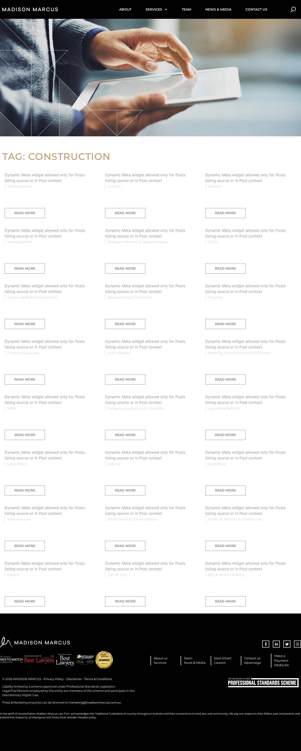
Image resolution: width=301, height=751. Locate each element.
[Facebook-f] (265, 644)
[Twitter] (286, 644)
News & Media (218, 9)
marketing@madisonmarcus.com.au (94, 702)
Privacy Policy (54, 679)
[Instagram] (297, 644)
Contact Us (256, 9)
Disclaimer (74, 679)
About (125, 9)
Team (186, 9)
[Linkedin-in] (276, 644)
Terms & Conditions (98, 679)
